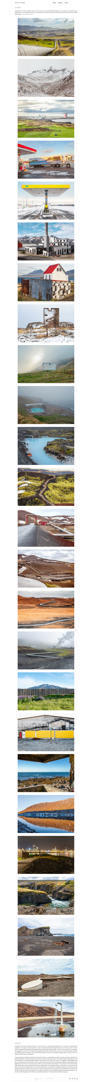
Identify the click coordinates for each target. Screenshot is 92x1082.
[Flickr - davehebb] (72, 1078)
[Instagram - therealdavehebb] (70, 1078)
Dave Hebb (20, 3)
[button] (60, 3)
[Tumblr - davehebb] (74, 1078)
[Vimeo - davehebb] (77, 1078)
